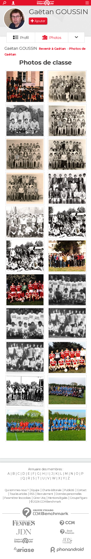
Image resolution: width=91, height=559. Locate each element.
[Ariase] (24, 549)
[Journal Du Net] (24, 532)
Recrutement (45, 494)
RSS (32, 494)
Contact (81, 490)
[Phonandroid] (67, 549)
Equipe (35, 490)
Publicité (69, 490)
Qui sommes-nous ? (16, 490)
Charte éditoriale (51, 490)
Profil (24, 38)
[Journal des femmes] (24, 523)
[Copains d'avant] (24, 541)
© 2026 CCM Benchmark (45, 501)
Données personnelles (69, 494)
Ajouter (40, 21)
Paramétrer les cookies (17, 497)
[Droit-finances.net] (67, 532)
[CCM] (67, 523)
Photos (55, 38)
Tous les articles (18, 494)
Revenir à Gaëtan (52, 49)
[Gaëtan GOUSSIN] (14, 19)
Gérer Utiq (39, 497)
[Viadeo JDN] (67, 541)
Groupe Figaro (78, 497)
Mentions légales (57, 497)
